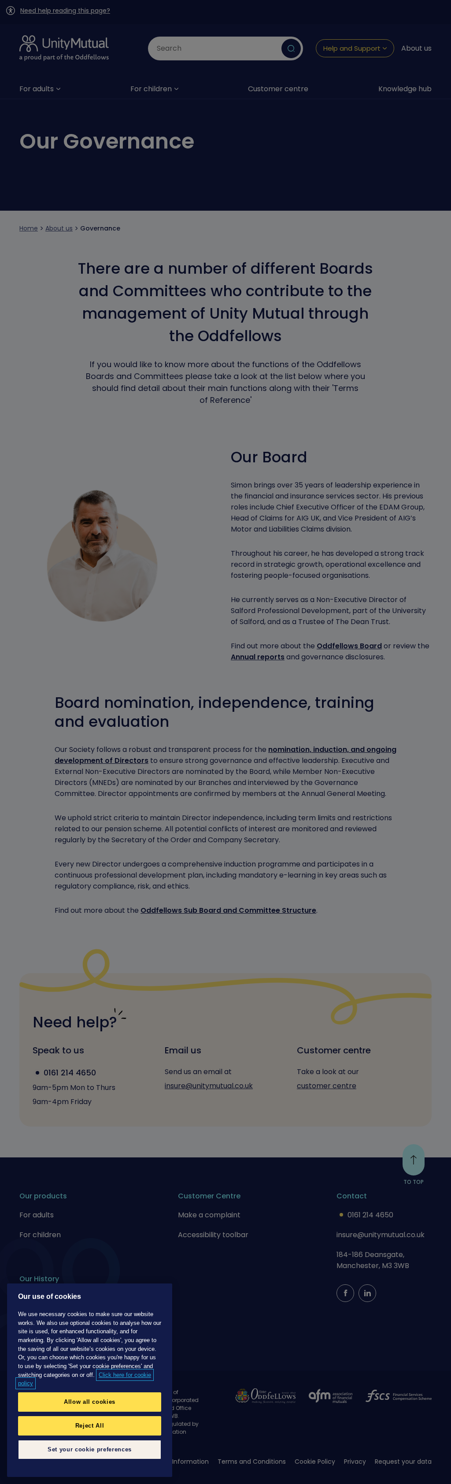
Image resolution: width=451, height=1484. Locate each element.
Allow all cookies (89, 1401)
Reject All (89, 1425)
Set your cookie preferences (90, 1449)
